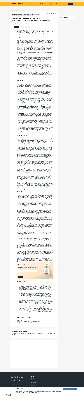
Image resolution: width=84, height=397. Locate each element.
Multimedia (61, 3)
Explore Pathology (25, 3)
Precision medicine (16, 15)
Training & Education (40, 3)
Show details (17, 395)
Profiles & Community (53, 3)
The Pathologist (13, 10)
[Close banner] (80, 389)
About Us (32, 378)
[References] (13, 29)
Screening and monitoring (28, 15)
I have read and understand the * (26, 273)
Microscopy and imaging (27, 14)
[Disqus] (34, 354)
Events (47, 3)
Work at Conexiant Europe (35, 379)
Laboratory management (35, 14)
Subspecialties (32, 3)
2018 (21, 10)
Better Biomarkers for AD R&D (31, 10)
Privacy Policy (33, 382)
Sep (23, 10)
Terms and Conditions (34, 381)
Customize (70, 391)
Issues (18, 10)
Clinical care (20, 14)
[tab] (16, 27)
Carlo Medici (15, 23)
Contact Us (33, 385)
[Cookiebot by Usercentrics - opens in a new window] (8, 395)
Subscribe (20, 276)
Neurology (14, 14)
